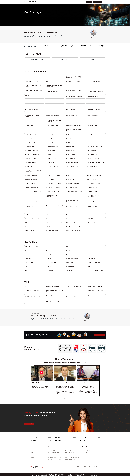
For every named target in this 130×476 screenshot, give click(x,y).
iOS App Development (91, 138)
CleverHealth (48, 254)
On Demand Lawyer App (30, 183)
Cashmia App (28, 254)
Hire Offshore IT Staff (70, 179)
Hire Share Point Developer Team (32, 158)
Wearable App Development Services (74, 230)
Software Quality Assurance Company (74, 191)
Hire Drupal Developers (92, 134)
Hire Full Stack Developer (51, 138)
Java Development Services (72, 166)
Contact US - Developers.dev (52, 91)
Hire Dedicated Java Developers (93, 142)
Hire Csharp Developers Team (31, 134)
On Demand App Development (93, 179)
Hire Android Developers (30, 125)
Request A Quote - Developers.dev (53, 187)
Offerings (90, 466)
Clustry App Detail (70, 254)
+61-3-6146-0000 (87, 452)
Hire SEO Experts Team (92, 154)
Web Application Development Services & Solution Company (54, 206)
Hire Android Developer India (31, 210)
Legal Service (48, 266)
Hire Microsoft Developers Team (54, 457)
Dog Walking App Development (93, 96)
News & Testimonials (34, 450)
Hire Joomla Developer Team (52, 146)
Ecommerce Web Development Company (33, 218)
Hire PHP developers (70, 150)
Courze (88, 254)
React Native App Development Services (74, 226)
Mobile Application (70, 266)
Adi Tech (88, 246)
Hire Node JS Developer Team (52, 150)
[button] (64, 398)
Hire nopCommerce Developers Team (53, 179)
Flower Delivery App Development (94, 109)
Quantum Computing (91, 214)
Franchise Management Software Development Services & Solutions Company (32, 115)
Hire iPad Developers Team (30, 142)
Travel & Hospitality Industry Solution (32, 201)
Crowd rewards (28, 258)
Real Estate (89, 266)
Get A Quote (69, 466)
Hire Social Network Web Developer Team (54, 191)
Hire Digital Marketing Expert (72, 134)
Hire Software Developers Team (54, 459)
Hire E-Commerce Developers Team (55, 454)
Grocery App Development (92, 115)
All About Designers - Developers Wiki (95, 286)
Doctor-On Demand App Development (74, 96)
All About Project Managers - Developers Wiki (95, 296)
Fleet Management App (71, 109)
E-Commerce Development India (93, 210)
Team (31, 452)
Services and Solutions (37, 59)
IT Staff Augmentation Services (52, 218)
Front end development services (52, 115)
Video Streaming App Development (94, 201)
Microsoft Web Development (31, 175)
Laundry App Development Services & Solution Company (33, 171)
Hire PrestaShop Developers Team (32, 154)
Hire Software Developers (51, 158)
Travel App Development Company (73, 218)
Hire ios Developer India (92, 206)
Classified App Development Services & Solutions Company (54, 86)
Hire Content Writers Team (92, 130)
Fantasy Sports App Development (32, 109)
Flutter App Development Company (94, 226)
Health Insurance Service (51, 262)
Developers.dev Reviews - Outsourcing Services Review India (95, 196)
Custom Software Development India (73, 210)
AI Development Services (30, 222)
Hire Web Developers (50, 162)
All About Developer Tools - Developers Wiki (33, 291)
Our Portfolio (65, 59)
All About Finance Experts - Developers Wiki (95, 291)
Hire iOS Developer (70, 138)
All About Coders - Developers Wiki (53, 286)
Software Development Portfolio (31, 246)
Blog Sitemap (97, 466)
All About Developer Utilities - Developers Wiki (54, 291)
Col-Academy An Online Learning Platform (95, 270)
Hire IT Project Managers (51, 142)
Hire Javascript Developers (30, 146)
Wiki (92, 59)
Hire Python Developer (50, 154)
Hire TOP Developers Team (53, 452)
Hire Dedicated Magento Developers (94, 146)
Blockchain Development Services (73, 81)
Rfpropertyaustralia (29, 270)
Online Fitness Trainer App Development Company (54, 109)
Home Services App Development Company (96, 162)
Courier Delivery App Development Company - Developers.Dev (73, 91)
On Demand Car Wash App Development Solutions (33, 86)
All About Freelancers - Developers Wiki (33, 296)
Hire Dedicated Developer (51, 134)
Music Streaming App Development (94, 175)
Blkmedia (68, 250)
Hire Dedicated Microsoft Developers (32, 150)
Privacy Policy (77, 466)
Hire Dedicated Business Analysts (53, 130)
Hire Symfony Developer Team (93, 158)
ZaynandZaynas (69, 270)
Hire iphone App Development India (53, 210)
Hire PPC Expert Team (91, 150)
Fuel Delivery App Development (72, 115)
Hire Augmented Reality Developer (73, 125)
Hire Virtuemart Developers (30, 162)
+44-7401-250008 (89, 454)
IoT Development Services (30, 166)
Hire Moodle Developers (71, 175)
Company (32, 455)
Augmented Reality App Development (32, 81)
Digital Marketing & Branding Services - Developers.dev (54, 96)
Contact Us (32, 457)
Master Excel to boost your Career (73, 258)
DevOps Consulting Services (52, 226)
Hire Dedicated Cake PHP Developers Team (74, 130)
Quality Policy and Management (31, 187)
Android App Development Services (32, 226)
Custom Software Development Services (95, 91)
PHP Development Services (72, 222)
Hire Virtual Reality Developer (52, 125)
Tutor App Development (50, 201)
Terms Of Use (84, 466)
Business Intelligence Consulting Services (54, 222)
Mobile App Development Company (53, 175)
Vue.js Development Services (52, 230)
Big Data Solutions (49, 81)
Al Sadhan (48, 250)
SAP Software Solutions (92, 187)
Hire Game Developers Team (53, 455)
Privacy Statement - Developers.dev (94, 183)
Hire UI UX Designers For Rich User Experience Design (73, 201)
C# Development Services (92, 222)
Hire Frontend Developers (30, 138)
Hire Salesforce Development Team (73, 187)
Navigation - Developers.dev (31, 179)
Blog (65, 466)
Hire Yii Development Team (71, 206)
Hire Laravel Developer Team (72, 146)
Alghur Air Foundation (29, 250)
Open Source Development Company (53, 183)
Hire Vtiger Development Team (31, 206)
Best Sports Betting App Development (94, 191)
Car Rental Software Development (94, 81)
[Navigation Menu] (104, 2)
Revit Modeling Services (71, 214)
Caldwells (89, 250)
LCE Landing (28, 266)
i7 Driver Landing (69, 262)
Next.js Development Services (31, 230)
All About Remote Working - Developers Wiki (33, 302)
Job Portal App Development (93, 166)
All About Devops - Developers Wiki (73, 291)
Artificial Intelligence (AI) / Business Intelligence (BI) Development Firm (73, 77)
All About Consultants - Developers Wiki (74, 286)
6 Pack (67, 246)
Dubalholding (48, 258)
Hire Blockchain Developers (31, 130)
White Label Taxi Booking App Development (52, 196)
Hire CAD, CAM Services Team (54, 450)
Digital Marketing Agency (92, 218)
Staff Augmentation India (51, 214)
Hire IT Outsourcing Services (52, 166)
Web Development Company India (32, 214)
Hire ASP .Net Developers (92, 125)
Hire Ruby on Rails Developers (72, 154)
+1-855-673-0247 (89, 450)
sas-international (49, 270)
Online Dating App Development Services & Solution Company (34, 96)
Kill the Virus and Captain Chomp (94, 262)
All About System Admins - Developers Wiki (55, 301)
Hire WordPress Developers (72, 162)
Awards (32, 454)
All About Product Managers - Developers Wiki (54, 296)
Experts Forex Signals (91, 258)
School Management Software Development (34, 191)
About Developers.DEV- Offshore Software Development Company (34, 91)
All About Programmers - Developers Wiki (74, 296)
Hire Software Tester (70, 158)
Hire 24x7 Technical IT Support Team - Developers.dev (53, 121)
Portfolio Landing (49, 246)
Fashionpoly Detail (29, 262)
